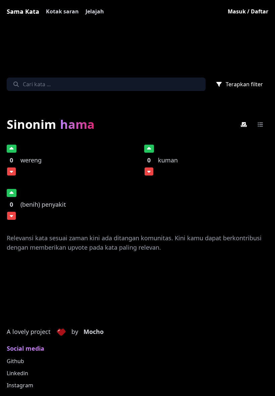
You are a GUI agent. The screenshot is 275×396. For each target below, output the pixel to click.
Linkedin (17, 373)
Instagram (20, 385)
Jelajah (95, 11)
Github (15, 361)
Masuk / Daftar (248, 11)
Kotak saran (62, 11)
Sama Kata (23, 11)
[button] (61, 332)
